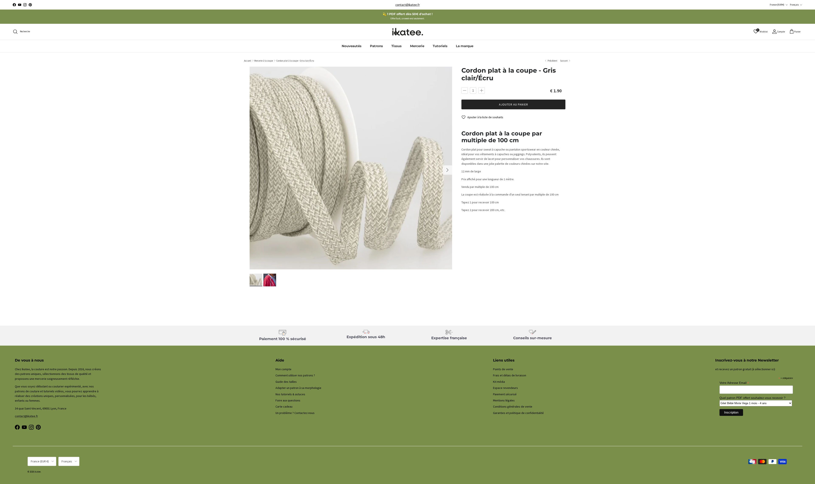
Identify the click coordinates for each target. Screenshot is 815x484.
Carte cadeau (283, 406)
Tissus (396, 46)
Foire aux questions (287, 400)
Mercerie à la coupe (263, 60)
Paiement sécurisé (505, 394)
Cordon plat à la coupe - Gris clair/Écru (295, 60)
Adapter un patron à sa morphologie (298, 388)
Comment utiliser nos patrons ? (295, 375)
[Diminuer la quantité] (464, 90)
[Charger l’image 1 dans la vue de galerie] (351, 168)
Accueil (247, 60)
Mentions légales (504, 400)
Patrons (376, 46)
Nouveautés (351, 46)
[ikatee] (407, 31)
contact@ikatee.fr (407, 5)
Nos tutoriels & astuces (290, 394)
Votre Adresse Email (734, 383)
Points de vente (503, 369)
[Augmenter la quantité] (481, 90)
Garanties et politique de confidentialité (518, 413)
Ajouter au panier (513, 104)
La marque (464, 46)
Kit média (499, 382)
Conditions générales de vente (512, 406)
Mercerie (417, 46)
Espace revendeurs (505, 388)
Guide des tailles (286, 382)
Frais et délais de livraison (509, 375)
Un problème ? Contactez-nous (295, 413)
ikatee (37, 471)
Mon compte (283, 369)
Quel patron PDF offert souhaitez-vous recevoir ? (752, 398)
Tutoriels (440, 46)
